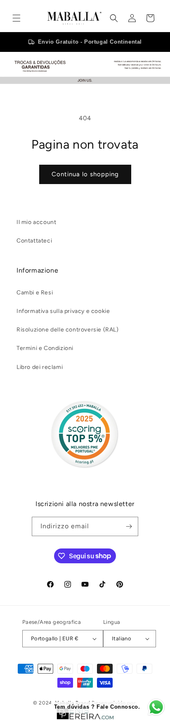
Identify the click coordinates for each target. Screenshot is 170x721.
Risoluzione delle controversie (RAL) (68, 329)
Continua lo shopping (85, 174)
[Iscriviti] (129, 526)
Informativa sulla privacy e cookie (63, 311)
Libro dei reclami (40, 367)
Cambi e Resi (35, 292)
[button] (16, 18)
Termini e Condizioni (45, 348)
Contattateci (34, 240)
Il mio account (36, 222)
